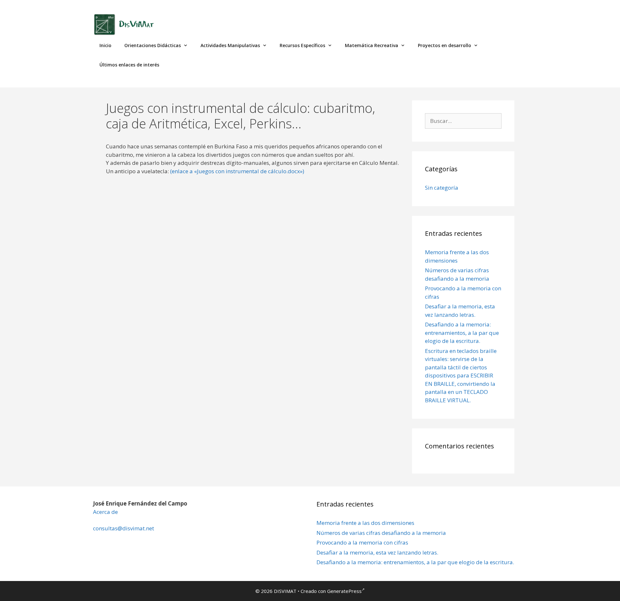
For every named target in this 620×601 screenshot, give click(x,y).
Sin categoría (441, 187)
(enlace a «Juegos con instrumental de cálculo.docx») (237, 171)
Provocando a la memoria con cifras (362, 542)
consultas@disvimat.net (123, 528)
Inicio (105, 45)
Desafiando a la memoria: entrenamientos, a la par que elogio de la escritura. (462, 333)
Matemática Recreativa (371, 45)
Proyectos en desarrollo (444, 45)
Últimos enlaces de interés (129, 65)
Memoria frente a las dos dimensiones (365, 522)
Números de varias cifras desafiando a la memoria (381, 532)
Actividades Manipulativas (230, 45)
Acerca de (105, 512)
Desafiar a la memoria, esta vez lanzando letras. (377, 552)
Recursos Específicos (302, 45)
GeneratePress (344, 591)
